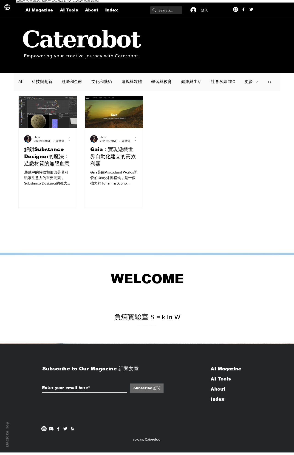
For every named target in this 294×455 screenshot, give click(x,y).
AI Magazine (227, 368)
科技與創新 (42, 82)
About (218, 389)
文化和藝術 (101, 82)
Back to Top (7, 434)
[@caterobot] (65, 428)
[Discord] (51, 428)
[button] (270, 82)
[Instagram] (235, 9)
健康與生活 (191, 82)
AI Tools (221, 378)
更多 (249, 82)
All (20, 82)
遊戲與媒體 (131, 82)
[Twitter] (251, 9)
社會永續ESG (223, 82)
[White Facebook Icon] (58, 428)
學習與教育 (161, 82)
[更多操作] (71, 139)
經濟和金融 (72, 82)
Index (217, 399)
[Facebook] (243, 9)
